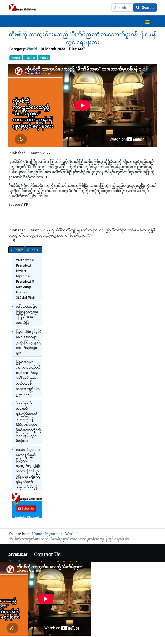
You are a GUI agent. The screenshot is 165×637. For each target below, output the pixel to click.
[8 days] (27, 505)
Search (147, 7)
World (31, 48)
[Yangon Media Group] (22, 7)
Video (44, 58)
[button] (147, 21)
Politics (29, 58)
